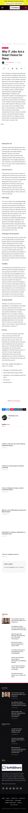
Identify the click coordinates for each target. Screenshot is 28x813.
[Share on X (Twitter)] (8, 68)
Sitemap (19, 802)
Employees (5, 47)
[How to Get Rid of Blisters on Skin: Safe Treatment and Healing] (6, 668)
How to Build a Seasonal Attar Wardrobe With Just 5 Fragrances (18, 620)
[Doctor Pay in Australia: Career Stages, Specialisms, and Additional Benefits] (6, 659)
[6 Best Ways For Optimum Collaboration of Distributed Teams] (14, 523)
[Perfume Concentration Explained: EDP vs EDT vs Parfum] (6, 740)
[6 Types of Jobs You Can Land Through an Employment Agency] (14, 435)
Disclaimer (18, 800)
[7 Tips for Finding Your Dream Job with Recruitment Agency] (14, 479)
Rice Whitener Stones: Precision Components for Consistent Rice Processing (18, 628)
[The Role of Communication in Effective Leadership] (14, 457)
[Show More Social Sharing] (24, 68)
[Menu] (2, 7)
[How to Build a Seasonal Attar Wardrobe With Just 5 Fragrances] (6, 621)
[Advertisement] (14, 27)
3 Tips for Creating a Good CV (10, 554)
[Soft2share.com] (15, 7)
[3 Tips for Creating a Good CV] (14, 545)
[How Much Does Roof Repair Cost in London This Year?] (6, 675)
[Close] (27, 1)
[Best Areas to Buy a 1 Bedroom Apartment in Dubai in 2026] (6, 644)
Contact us (14, 798)
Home (3, 798)
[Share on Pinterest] (12, 68)
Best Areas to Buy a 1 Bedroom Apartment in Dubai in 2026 (17, 644)
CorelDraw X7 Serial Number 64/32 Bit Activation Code (16, 730)
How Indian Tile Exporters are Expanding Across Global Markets (18, 651)
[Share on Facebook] (4, 68)
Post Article (14, 804)
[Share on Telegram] (21, 68)
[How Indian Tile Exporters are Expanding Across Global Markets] (6, 652)
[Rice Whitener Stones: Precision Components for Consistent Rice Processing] (6, 628)
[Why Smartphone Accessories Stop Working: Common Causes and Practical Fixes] (6, 749)
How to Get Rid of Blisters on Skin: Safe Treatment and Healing (18, 667)
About (8, 798)
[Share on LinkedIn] (17, 68)
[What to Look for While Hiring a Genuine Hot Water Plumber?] (14, 501)
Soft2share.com (10, 62)
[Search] (26, 7)
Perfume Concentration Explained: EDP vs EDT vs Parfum (17, 740)
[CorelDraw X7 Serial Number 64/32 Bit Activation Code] (6, 731)
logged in (12, 567)
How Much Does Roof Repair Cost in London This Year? (18, 675)
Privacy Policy (10, 800)
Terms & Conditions (10, 802)
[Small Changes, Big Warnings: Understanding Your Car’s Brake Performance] (6, 636)
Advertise (22, 798)
